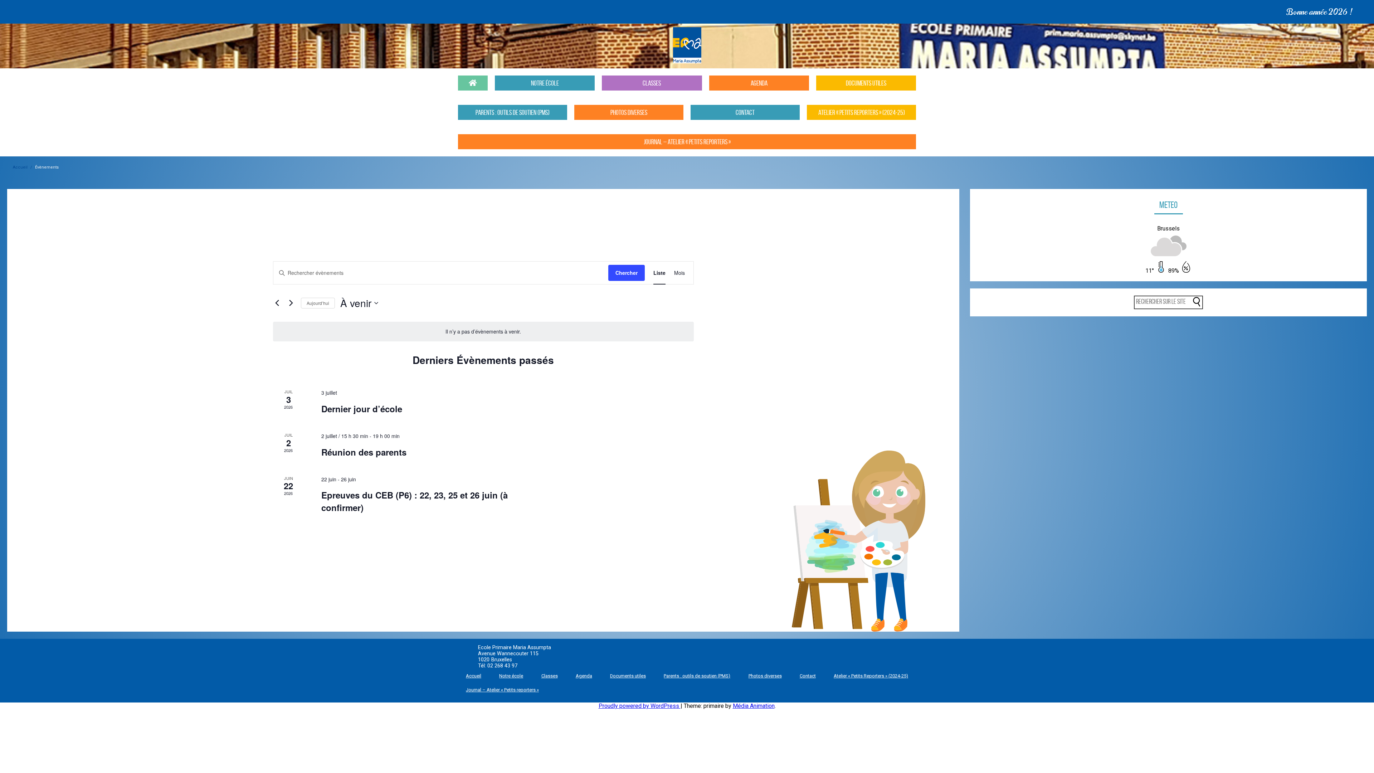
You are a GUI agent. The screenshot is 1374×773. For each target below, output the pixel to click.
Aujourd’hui (318, 303)
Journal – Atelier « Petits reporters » (502, 689)
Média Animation (754, 705)
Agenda (584, 676)
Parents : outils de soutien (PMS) (697, 676)
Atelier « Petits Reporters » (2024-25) (871, 676)
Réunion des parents (363, 452)
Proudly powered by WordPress (640, 705)
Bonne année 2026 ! (358, 12)
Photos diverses (765, 676)
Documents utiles (628, 676)
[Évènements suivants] (291, 303)
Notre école (511, 676)
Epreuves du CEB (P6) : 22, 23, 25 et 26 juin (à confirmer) (414, 501)
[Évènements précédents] (277, 303)
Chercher (626, 272)
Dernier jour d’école (361, 409)
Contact (808, 676)
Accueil (20, 167)
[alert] (483, 331)
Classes (549, 676)
